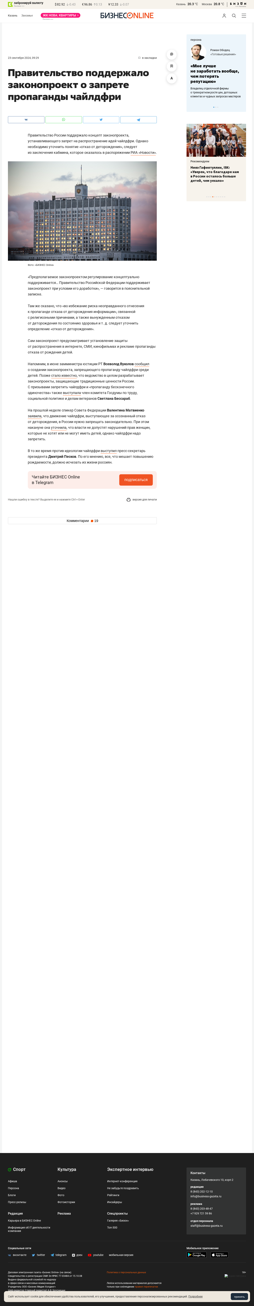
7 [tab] (218, 196)
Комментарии (82, 521)
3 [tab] (217, 107)
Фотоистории (66, 1202)
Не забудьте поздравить (123, 1188)
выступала (72, 393)
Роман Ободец (220, 50)
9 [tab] (222, 196)
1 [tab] (213, 107)
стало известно (64, 375)
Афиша (12, 1181)
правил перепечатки (146, 1286)
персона (195, 39)
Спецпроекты (117, 1213)
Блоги (12, 1195)
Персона (13, 1188)
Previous (192, 107)
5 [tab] (214, 196)
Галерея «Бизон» (118, 1220)
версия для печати (144, 499)
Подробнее (195, 1296)
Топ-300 (112, 1227)
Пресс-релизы (17, 1202)
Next (242, 107)
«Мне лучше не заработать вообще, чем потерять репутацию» (214, 73)
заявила (34, 416)
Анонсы (63, 1181)
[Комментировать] (172, 55)
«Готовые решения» (223, 54)
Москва (207, 4)
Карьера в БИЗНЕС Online (24, 1220)
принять (239, 1296)
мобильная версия (121, 1255)
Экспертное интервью (130, 1169)
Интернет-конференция (122, 1181)
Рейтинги (113, 1195)
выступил (109, 451)
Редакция (15, 1213)
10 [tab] (224, 196)
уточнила (58, 427)
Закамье (27, 15)
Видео (61, 1188)
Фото (61, 1195)
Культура (67, 1169)
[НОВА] (60, 16)
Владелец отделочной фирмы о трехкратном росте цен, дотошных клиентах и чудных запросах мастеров (215, 92)
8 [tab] (220, 196)
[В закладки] (172, 67)
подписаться (136, 479)
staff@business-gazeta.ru (206, 1225)
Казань (181, 4)
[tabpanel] (216, 71)
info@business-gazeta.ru (205, 1196)
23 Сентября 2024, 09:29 (23, 57)
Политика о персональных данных (126, 1272)
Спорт (19, 1169)
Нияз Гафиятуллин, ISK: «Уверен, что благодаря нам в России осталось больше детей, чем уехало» (214, 174)
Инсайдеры (114, 1202)
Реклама (64, 1213)
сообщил (142, 364)
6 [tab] (216, 196)
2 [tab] (215, 107)
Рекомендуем (199, 161)
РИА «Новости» (143, 152)
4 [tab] (212, 196)
